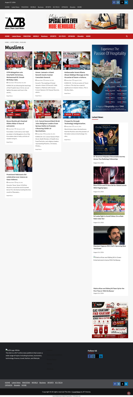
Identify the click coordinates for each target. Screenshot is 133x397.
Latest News (15, 7)
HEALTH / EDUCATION (21, 110)
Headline (10, 66)
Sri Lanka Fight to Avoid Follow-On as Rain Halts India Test (108, 217)
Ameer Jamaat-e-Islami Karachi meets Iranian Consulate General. (44, 75)
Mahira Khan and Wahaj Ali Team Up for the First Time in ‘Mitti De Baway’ (109, 289)
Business (41, 7)
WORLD (33, 7)
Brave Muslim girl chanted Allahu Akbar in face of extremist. (17, 123)
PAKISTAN (24, 7)
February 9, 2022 (20, 129)
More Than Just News (14, 28)
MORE (79, 7)
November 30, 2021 (50, 134)
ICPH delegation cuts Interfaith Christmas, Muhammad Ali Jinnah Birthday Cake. (15, 76)
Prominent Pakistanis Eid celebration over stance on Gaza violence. (17, 177)
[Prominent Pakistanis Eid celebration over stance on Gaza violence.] (18, 163)
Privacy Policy (52, 359)
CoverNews (76, 392)
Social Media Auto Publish (59, 396)
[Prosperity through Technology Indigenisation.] (76, 109)
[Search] (127, 36)
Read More (10, 96)
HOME (7, 7)
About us (50, 369)
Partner (49, 363)
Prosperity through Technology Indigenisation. (75, 122)
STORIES (10, 114)
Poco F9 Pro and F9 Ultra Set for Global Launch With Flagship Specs (110, 186)
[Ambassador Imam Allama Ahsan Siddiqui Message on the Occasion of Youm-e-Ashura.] (76, 60)
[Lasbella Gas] (110, 320)
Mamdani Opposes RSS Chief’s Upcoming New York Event (110, 247)
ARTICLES (68, 114)
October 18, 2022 (49, 80)
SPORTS (48, 7)
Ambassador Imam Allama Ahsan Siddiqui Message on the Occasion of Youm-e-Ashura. (76, 75)
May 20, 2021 (19, 182)
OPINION (65, 7)
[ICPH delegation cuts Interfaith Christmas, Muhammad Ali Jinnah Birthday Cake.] (18, 60)
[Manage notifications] (128, 393)
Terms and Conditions (54, 355)
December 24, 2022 (21, 83)
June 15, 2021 (77, 126)
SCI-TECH (56, 7)
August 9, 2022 (78, 80)
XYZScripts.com (76, 396)
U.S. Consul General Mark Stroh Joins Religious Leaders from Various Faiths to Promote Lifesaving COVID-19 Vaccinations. (47, 126)
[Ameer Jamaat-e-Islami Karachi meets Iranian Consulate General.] (47, 60)
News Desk (11, 83)
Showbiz (72, 7)
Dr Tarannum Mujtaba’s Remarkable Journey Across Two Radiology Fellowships (109, 158)
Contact (49, 350)
